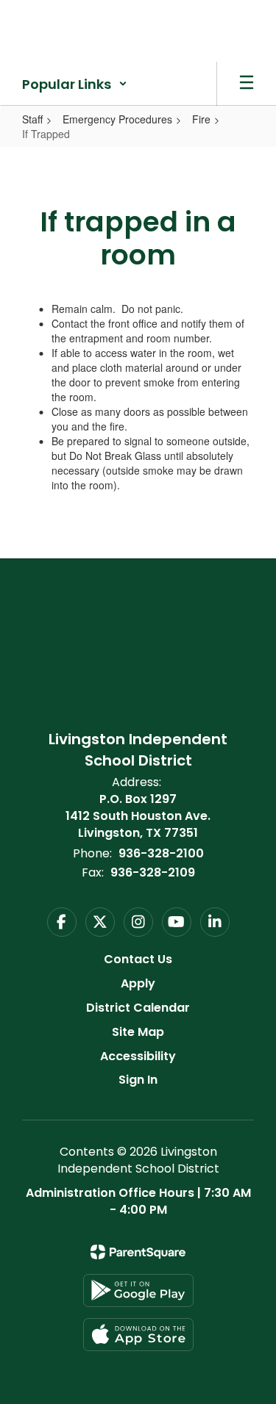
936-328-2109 (152, 872)
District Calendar (138, 1007)
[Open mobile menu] (246, 84)
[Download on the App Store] (138, 1334)
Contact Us (138, 959)
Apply (138, 983)
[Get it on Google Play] (138, 1290)
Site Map (138, 1031)
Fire (201, 119)
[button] (74, 84)
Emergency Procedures (117, 119)
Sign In (138, 1079)
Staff (32, 119)
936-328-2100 (161, 853)
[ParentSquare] (138, 1252)
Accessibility (138, 1056)
